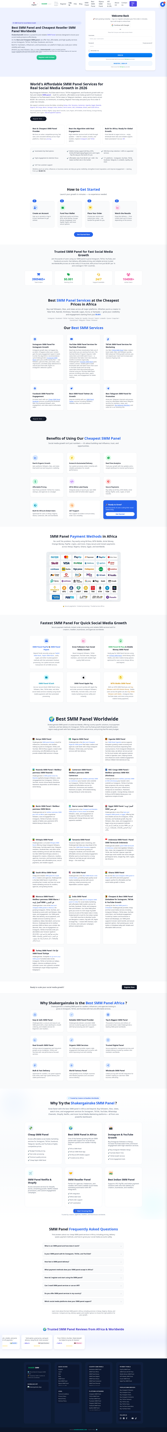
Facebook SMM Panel (95, 1401)
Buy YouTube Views (125, 1408)
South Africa (95, 107)
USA (69, 105)
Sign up (132, 4)
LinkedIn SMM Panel (94, 1410)
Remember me (95, 51)
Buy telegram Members (122, 405)
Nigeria (32, 107)
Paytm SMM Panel (48, 655)
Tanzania (74, 105)
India (55, 107)
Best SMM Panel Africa (105, 1003)
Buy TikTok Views (125, 1404)
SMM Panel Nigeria (94, 1376)
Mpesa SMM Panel (101, 3)
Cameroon (81, 105)
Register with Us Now (46, 57)
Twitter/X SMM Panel (95, 1405)
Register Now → (38, 119)
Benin (45, 107)
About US (117, 4)
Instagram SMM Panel (95, 1394)
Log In (70, 4)
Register (63, 4)
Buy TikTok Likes (124, 1401)
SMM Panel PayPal (41, 647)
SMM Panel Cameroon (95, 1381)
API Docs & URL (109, 3)
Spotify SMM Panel (94, 1408)
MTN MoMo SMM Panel (121, 683)
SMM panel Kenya (48, 742)
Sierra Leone (67, 107)
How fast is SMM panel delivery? (83, 1262)
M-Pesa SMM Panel (115, 655)
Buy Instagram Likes (125, 1392)
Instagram (83, 139)
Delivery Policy (62, 1401)
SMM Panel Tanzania (83, 847)
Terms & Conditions (63, 1394)
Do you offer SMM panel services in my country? (83, 1293)
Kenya (65, 105)
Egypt (93, 105)
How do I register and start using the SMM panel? (83, 1277)
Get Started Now (83, 234)
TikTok (92, 139)
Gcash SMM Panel (125, 1378)
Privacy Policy (62, 1396)
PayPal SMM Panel (125, 1369)
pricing (48, 139)
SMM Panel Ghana (94, 1378)
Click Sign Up (127, 59)
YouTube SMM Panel (94, 1398)
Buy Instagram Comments (127, 1397)
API (124, 139)
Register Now (129, 987)
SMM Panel (87, 4)
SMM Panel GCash (46, 683)
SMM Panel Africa (94, 1371)
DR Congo (39, 107)
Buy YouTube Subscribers (127, 1406)
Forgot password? (147, 43)
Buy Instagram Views (125, 1394)
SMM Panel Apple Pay (83, 683)
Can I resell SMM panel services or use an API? (83, 1285)
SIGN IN (120, 55)
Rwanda (98, 105)
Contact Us (124, 4)
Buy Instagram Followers (126, 1390)
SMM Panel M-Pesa (116, 647)
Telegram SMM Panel (95, 1403)
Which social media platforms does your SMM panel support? (83, 1301)
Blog (80, 4)
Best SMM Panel (93, 3)
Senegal (50, 107)
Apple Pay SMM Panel (126, 1381)
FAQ (75, 4)
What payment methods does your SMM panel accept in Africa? (83, 1270)
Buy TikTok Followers (125, 1399)
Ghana (85, 107)
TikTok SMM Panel (117, 350)
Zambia (60, 107)
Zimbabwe (78, 107)
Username (91, 35)
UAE (73, 107)
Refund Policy (62, 1398)
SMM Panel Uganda (114, 742)
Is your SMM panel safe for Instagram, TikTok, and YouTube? (83, 1254)
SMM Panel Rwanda (94, 1383)
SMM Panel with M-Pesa (126, 1371)
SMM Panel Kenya (94, 1374)
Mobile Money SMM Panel (127, 1374)
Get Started (120, 514)
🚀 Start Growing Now (83, 1211)
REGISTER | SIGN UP (120, 63)
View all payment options (53, 112)
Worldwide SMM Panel (95, 1369)
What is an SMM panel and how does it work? (83, 1246)
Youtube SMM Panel (86, 362)
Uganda (88, 105)
